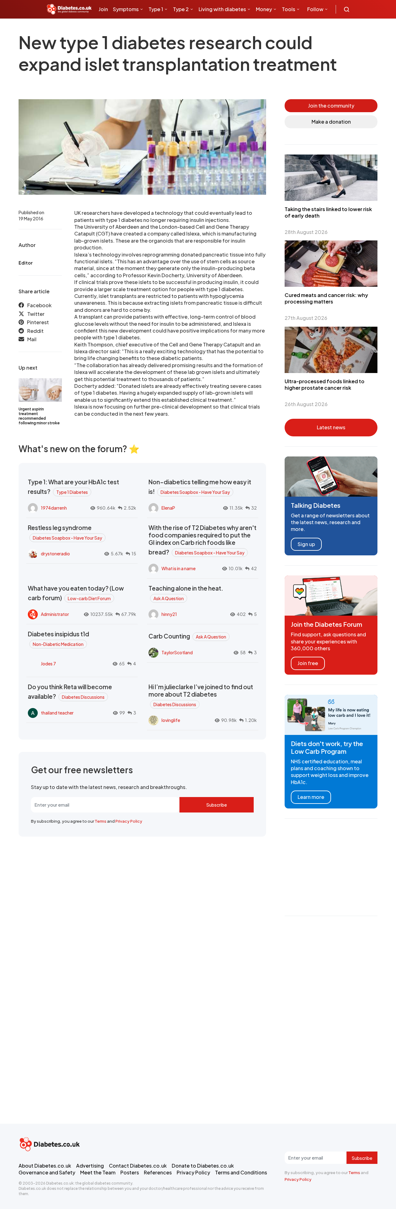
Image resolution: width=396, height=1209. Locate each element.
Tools (288, 9)
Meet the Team (97, 1172)
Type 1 (155, 9)
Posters (129, 1172)
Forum (149, 27)
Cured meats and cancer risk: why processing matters (326, 298)
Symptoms (126, 9)
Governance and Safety (47, 1172)
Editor (25, 262)
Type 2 (181, 9)
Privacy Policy (128, 821)
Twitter (36, 314)
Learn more (311, 797)
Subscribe (216, 805)
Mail (32, 339)
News (107, 27)
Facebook (39, 305)
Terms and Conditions (241, 1172)
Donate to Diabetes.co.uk (203, 1165)
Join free (308, 663)
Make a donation (331, 121)
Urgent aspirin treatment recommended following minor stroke (39, 416)
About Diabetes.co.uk (45, 1165)
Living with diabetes (222, 9)
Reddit (35, 331)
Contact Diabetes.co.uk (138, 1165)
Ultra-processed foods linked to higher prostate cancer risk (324, 384)
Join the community (331, 105)
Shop (130, 27)
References (158, 1172)
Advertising (90, 1165)
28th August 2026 (306, 232)
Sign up (306, 544)
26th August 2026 (306, 404)
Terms (100, 821)
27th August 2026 (306, 318)
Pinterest (38, 322)
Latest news (331, 427)
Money (264, 9)
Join (103, 9)
